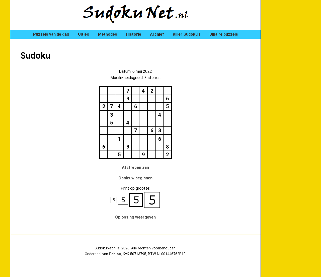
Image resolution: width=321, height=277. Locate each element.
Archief (157, 34)
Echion (115, 254)
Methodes (107, 34)
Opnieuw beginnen (135, 178)
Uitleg (83, 34)
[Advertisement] (291, 85)
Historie (133, 34)
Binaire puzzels (223, 34)
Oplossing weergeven (135, 217)
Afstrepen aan (135, 167)
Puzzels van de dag (51, 34)
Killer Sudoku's (187, 34)
